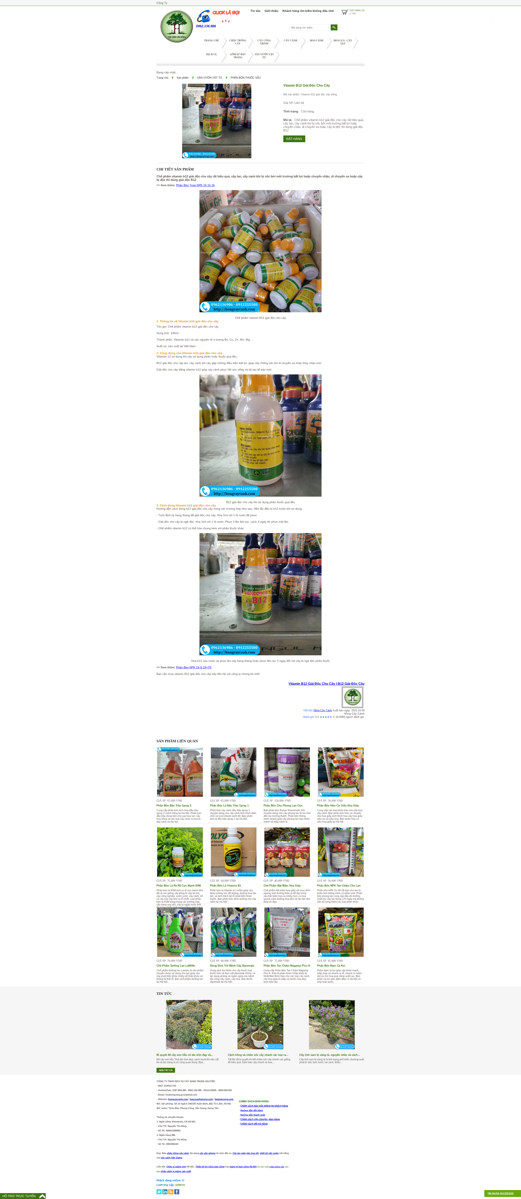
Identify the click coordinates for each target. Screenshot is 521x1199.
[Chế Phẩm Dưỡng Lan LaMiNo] (180, 955)
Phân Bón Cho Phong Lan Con (283, 805)
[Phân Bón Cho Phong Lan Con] (287, 795)
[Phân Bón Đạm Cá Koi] (341, 955)
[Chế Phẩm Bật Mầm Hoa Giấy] (287, 875)
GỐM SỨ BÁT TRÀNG (238, 56)
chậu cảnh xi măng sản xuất (176, 1171)
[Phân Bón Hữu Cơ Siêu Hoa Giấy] (341, 795)
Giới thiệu (271, 10)
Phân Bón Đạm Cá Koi (331, 965)
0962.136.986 (206, 26)
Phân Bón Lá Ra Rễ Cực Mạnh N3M (179, 885)
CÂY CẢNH (290, 40)
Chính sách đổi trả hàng (254, 1123)
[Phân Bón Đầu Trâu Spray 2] (180, 795)
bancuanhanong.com (201, 1099)
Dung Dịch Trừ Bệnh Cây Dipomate (232, 965)
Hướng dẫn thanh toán (252, 1115)
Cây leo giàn (239, 1153)
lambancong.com (224, 1099)
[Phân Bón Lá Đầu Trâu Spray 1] (234, 795)
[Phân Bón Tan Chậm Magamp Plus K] (287, 955)
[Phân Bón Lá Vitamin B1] (234, 875)
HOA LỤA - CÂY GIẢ (343, 42)
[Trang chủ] (176, 43)
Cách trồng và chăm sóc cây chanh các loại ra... (258, 1054)
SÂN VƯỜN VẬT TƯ (264, 56)
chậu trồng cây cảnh (178, 1153)
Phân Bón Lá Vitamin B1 (225, 885)
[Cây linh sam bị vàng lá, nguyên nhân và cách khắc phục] (332, 1048)
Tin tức (255, 10)
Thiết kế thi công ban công (210, 1166)
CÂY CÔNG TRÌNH (264, 42)
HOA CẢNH (316, 40)
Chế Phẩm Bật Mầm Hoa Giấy (282, 885)
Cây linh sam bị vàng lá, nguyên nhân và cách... (329, 1054)
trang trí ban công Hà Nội (243, 1166)
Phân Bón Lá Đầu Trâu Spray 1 (229, 805)
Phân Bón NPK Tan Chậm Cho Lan (339, 885)
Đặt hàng (294, 139)
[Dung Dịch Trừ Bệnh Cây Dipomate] (234, 955)
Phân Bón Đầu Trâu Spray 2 (174, 805)
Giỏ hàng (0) (357, 10)
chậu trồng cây (276, 1167)
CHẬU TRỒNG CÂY (237, 42)
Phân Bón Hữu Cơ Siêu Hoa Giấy (338, 805)
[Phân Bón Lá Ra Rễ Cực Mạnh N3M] (180, 875)
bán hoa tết (252, 1153)
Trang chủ (211, 40)
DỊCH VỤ (211, 54)
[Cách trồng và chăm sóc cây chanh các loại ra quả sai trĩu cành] (260, 1048)
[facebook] (176, 1191)
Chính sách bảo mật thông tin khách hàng (264, 1105)
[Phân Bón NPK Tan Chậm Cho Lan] (341, 875)
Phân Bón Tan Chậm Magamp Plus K (287, 965)
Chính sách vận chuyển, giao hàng (260, 1119)
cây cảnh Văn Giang (171, 1157)
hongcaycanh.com (178, 1099)
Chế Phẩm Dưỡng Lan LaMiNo (176, 965)
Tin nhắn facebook (500, 1193)
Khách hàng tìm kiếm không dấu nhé (308, 10)
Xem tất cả (166, 1070)
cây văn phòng (208, 1153)
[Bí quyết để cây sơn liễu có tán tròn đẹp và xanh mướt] (189, 1048)
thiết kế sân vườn (269, 1153)
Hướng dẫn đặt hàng (251, 1110)
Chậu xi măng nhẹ (176, 1166)
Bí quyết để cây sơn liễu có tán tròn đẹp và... (185, 1054)
